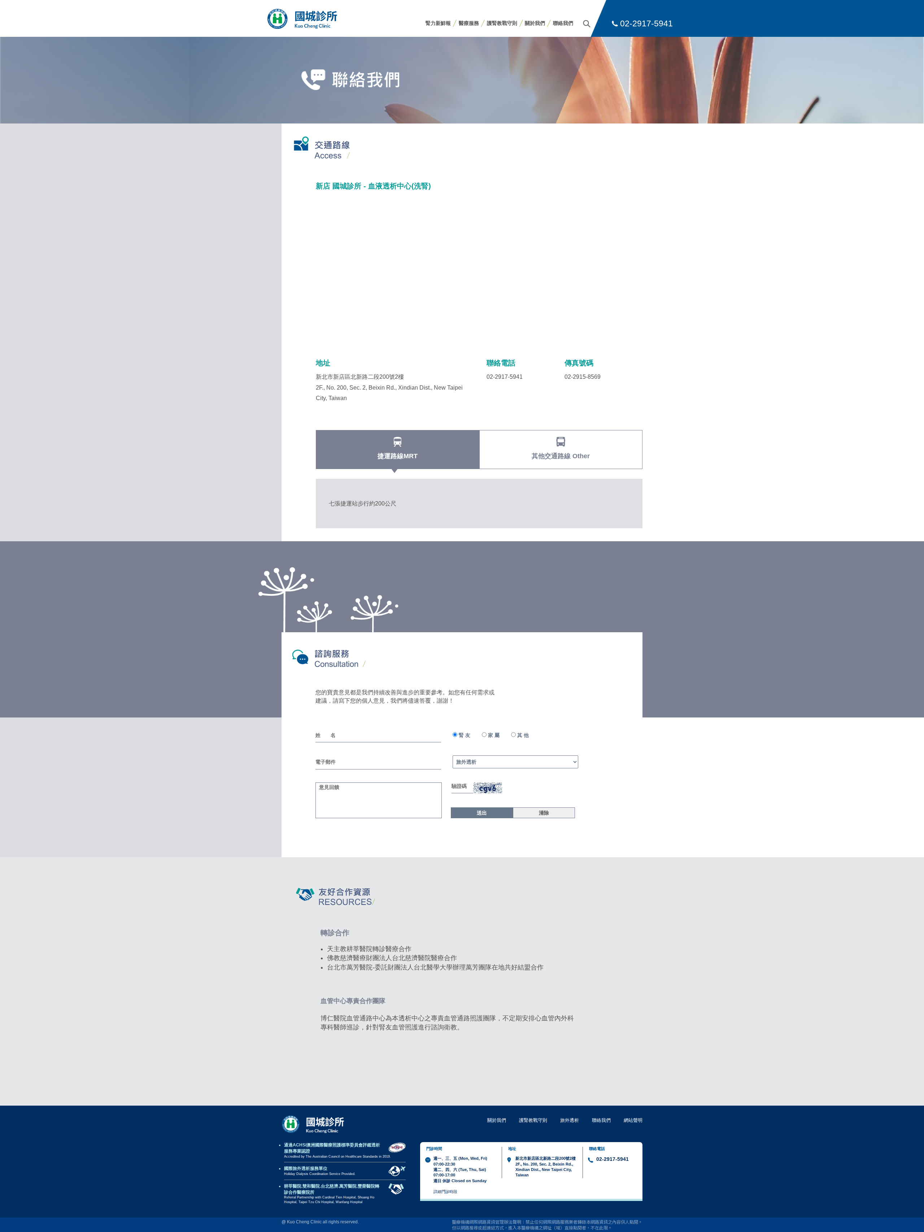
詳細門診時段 (445, 1191)
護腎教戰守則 (502, 23)
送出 (482, 813)
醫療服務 (469, 23)
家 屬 (493, 735)
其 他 (522, 735)
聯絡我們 (563, 23)
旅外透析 (569, 1120)
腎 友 (463, 735)
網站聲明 (633, 1120)
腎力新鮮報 (438, 23)
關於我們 (535, 23)
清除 (544, 813)
